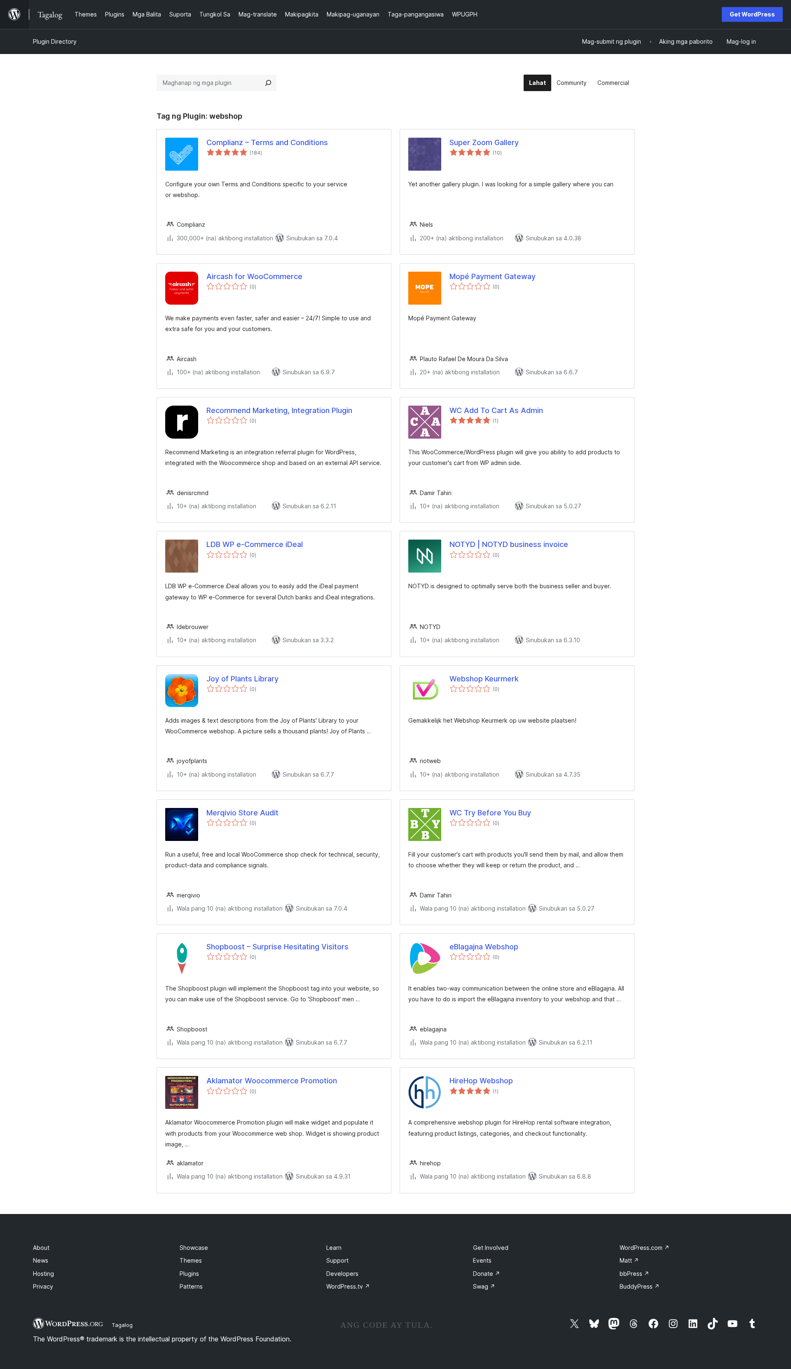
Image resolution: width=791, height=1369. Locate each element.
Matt (629, 1260)
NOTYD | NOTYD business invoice (508, 544)
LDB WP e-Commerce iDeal (254, 544)
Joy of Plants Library (242, 678)
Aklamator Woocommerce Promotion (271, 1080)
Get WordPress (752, 14)
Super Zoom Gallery (484, 142)
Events (482, 1260)
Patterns (191, 1286)
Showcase (194, 1247)
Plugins (189, 1273)
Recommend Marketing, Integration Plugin (279, 410)
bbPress (634, 1273)
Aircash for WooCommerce (254, 276)
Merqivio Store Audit (242, 812)
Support (337, 1260)
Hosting (43, 1273)
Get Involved (490, 1247)
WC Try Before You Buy (490, 812)
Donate (486, 1273)
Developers (342, 1273)
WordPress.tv (348, 1286)
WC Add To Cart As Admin (496, 410)
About (41, 1247)
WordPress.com (644, 1247)
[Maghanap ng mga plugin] (268, 83)
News (40, 1260)
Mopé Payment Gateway (492, 276)
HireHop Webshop (481, 1080)
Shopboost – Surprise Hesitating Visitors (277, 946)
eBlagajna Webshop (483, 946)
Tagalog (122, 1325)
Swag (484, 1286)
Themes (191, 1260)
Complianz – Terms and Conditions (267, 142)
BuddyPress (640, 1286)
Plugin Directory (55, 41)
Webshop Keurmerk (484, 678)
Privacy (43, 1286)
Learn (334, 1247)
